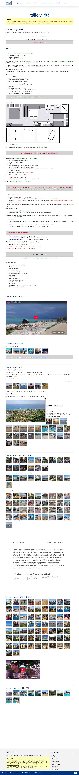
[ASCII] (16, 602)
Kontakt (51, 3)
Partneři (58, 3)
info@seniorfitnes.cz (16, 766)
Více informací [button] (40, 772)
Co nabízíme (43, 3)
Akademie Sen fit (55, 767)
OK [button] (75, 772)
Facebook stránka (56, 764)
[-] (23, 624)
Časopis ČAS (54, 763)
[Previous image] (13, 410)
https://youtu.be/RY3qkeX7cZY (40, 357)
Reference (66, 3)
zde (18, 144)
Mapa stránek (55, 769)
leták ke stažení (9, 48)
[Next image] (38, 410)
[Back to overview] (45, 398)
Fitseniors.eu (55, 766)
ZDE (44, 254)
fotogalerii (47, 32)
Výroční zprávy (20, 3)
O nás (35, 3)
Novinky (28, 3)
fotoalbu (34, 391)
